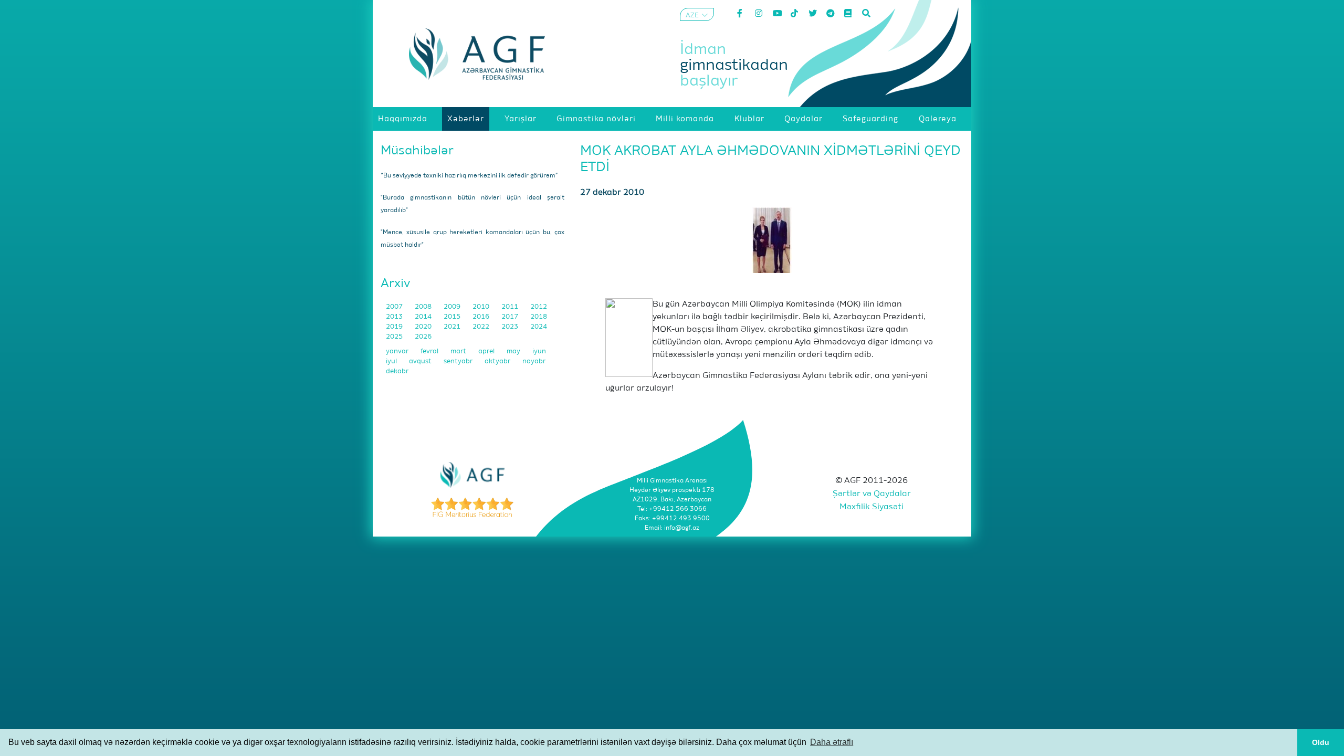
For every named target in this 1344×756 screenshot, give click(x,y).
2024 (538, 326)
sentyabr (459, 361)
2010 (481, 306)
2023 (510, 326)
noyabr (533, 361)
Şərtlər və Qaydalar (872, 494)
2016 (481, 316)
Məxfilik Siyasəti (871, 507)
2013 (395, 316)
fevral (430, 351)
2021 (453, 326)
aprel (487, 351)
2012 (538, 306)
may (514, 351)
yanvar (398, 351)
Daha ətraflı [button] (831, 742)
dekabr (397, 371)
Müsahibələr (417, 150)
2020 (424, 326)
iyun (539, 351)
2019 (395, 326)
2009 (453, 306)
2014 (424, 316)
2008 (424, 306)
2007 (395, 306)
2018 (538, 316)
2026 (423, 336)
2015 (453, 316)
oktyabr (498, 361)
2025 (395, 336)
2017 (510, 316)
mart (459, 351)
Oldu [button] (1320, 742)
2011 (510, 306)
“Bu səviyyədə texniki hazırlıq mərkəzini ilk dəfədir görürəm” (469, 176)
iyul (392, 361)
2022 (481, 326)
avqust (421, 361)
